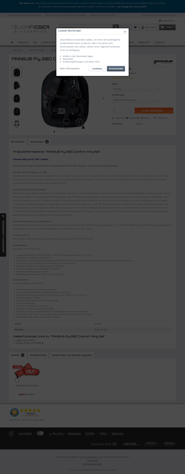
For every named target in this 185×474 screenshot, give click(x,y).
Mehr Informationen (70, 68)
